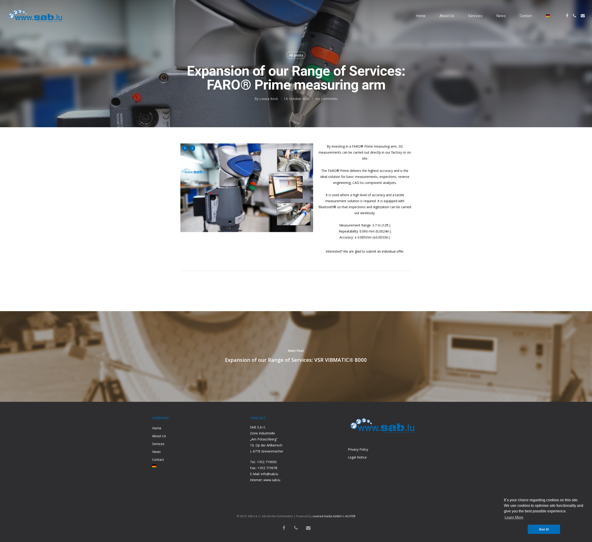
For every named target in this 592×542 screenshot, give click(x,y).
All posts (296, 55)
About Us (446, 16)
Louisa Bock (268, 98)
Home (421, 16)
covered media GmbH (327, 516)
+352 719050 (267, 462)
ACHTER (350, 516)
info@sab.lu (269, 474)
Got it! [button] (544, 529)
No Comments (326, 98)
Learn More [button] (514, 517)
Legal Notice (357, 457)
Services (475, 16)
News (501, 16)
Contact (526, 16)
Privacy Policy (358, 449)
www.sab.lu (271, 480)
